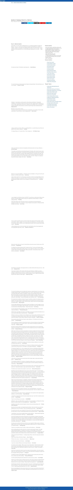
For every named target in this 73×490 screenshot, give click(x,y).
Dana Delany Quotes (50, 66)
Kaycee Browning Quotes (51, 70)
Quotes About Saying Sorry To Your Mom (54, 90)
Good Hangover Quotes (51, 98)
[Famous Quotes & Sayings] (2, 1)
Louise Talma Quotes (50, 73)
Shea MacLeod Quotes (51, 80)
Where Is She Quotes (50, 107)
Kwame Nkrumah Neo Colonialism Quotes (54, 101)
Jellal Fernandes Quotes (51, 100)
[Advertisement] (36, 11)
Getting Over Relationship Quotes (53, 97)
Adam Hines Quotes (50, 62)
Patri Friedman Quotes (51, 76)
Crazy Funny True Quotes (51, 94)
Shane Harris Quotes (50, 78)
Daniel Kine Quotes (50, 67)
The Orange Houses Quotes (52, 104)
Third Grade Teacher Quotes (52, 105)
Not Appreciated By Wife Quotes (52, 102)
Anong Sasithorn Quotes (51, 63)
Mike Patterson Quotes (51, 74)
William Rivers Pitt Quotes (51, 81)
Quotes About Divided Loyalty (52, 91)
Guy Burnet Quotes (50, 69)
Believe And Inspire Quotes (51, 93)
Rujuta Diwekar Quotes (51, 77)
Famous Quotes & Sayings (36, 487)
